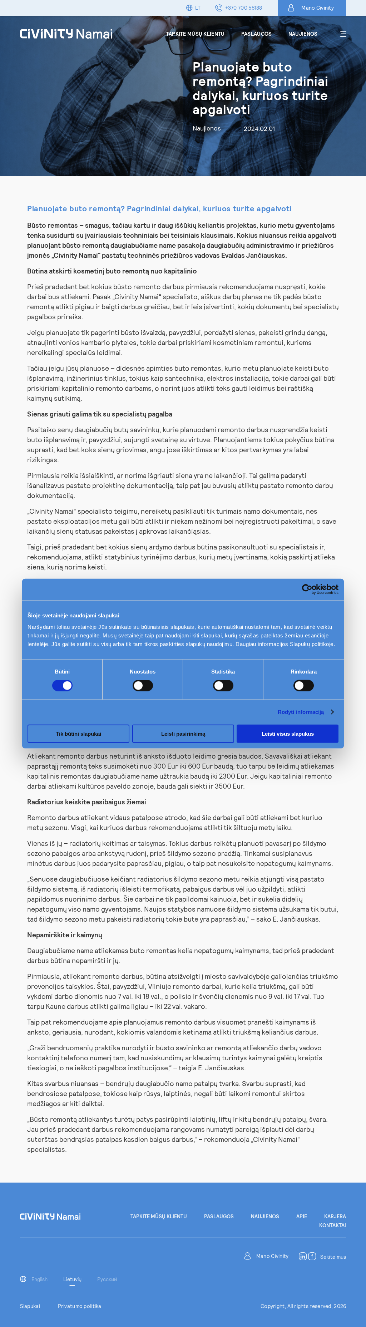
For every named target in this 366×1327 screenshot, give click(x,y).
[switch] (143, 685)
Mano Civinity (317, 8)
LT (198, 8)
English (39, 1279)
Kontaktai (332, 1225)
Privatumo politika (80, 1306)
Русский (107, 1279)
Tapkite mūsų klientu (195, 34)
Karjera (335, 1216)
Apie (301, 1216)
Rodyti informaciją (301, 712)
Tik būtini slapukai (78, 733)
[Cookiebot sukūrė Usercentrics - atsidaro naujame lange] (307, 589)
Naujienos (303, 34)
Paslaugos (256, 34)
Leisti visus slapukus (288, 733)
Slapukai (30, 1306)
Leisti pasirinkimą (183, 733)
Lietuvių (72, 1279)
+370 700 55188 (243, 8)
